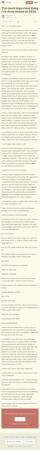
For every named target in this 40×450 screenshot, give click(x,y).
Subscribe (29, 2)
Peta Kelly (9, 15)
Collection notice (31, 437)
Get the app (29, 441)
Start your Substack (15, 441)
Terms (23, 437)
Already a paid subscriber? (20, 424)
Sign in (36, 2)
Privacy (18, 437)
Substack (11, 446)
